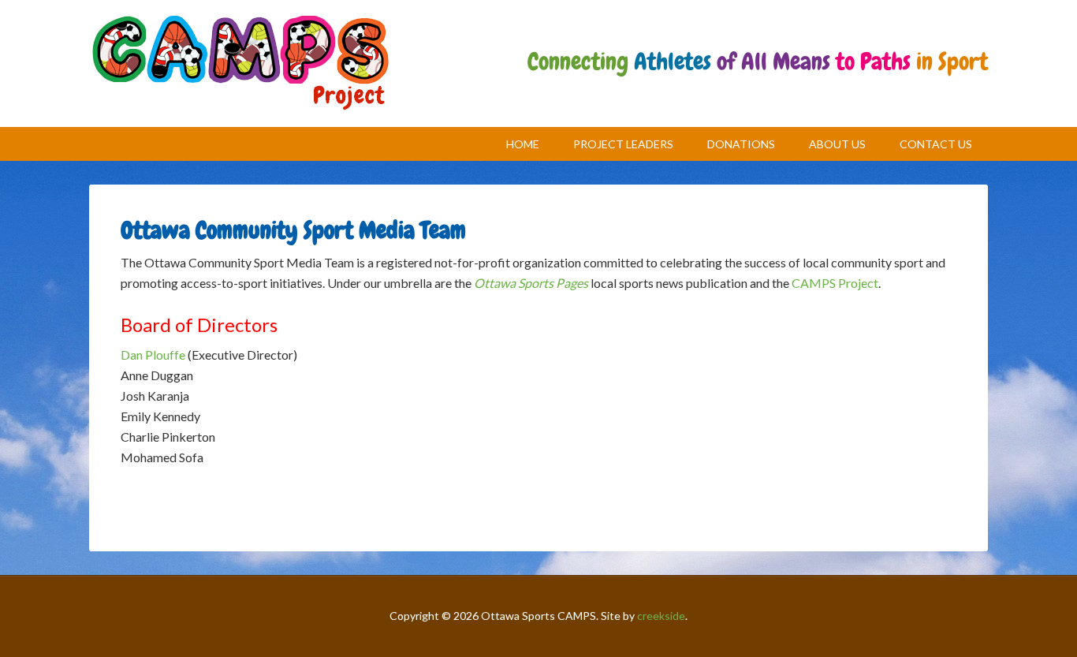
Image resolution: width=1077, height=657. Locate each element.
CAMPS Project (240, 63)
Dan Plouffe (153, 354)
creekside (661, 615)
